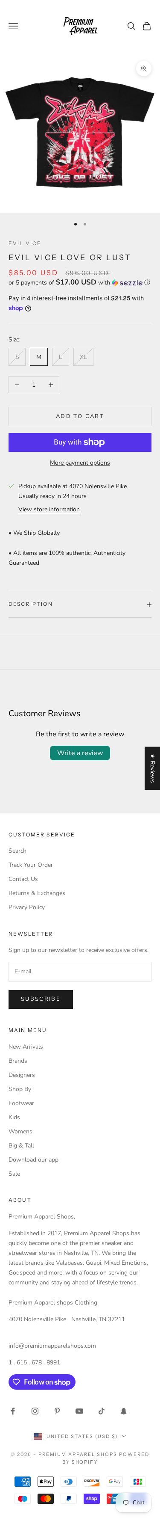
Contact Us (23, 879)
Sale (14, 1174)
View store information (49, 509)
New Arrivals (26, 1047)
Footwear (21, 1103)
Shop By (20, 1089)
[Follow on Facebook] (13, 1411)
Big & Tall (21, 1145)
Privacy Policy (27, 907)
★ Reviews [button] (152, 768)
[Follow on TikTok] (101, 1411)
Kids (14, 1117)
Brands (18, 1061)
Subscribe (41, 999)
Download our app (33, 1160)
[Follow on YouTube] (79, 1411)
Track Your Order (31, 865)
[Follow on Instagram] (35, 1411)
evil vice (25, 243)
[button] (80, 283)
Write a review (80, 753)
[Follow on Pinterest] (57, 1411)
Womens (20, 1131)
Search (17, 851)
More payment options (80, 463)
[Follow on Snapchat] (123, 1411)
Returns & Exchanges (37, 893)
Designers (22, 1075)
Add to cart (80, 416)
